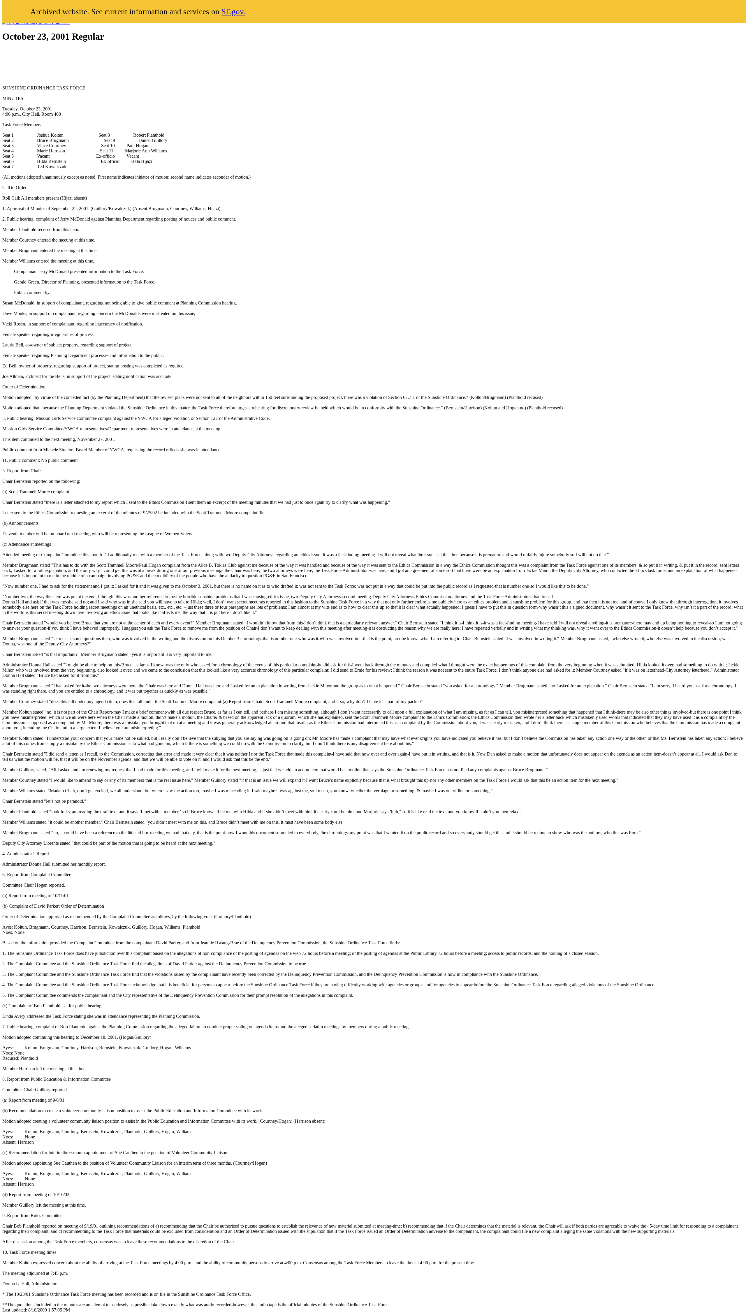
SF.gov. (233, 11)
